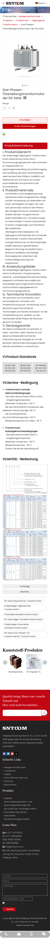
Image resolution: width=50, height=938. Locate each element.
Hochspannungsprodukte (16, 819)
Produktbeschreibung (19, 145)
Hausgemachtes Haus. (15, 767)
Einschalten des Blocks (15, 812)
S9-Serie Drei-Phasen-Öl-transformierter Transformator (20, 634)
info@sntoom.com (14, 846)
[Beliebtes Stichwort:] (44, 713)
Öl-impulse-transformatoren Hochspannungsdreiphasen (34, 671)
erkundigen (25, 119)
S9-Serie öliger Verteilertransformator (23, 619)
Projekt (7, 774)
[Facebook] (4, 753)
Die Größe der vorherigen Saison (20, 808)
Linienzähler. (10, 815)
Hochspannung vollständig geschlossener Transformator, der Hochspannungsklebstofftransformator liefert (16, 671)
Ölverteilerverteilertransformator (21, 614)
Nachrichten (10, 784)
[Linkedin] (8, 753)
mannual (8, 781)
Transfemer (10, 770)
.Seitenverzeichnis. (25, 925)
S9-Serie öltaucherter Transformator (23, 600)
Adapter (8, 798)
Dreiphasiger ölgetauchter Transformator (17, 607)
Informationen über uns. (16, 777)
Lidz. (37, 921)
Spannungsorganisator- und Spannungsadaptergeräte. (18, 803)
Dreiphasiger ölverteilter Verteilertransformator (16, 626)
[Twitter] (16, 753)
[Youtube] (12, 753)
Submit (10, 909)
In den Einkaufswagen (25, 126)
